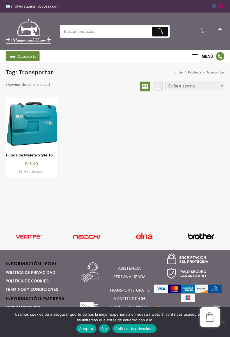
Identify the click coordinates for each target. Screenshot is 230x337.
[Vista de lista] (158, 86)
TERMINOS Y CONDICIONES (32, 289)
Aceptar (86, 328)
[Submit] (160, 31)
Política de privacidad (134, 328)
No (104, 328)
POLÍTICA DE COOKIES (27, 281)
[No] (223, 322)
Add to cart (33, 171)
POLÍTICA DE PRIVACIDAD (30, 272)
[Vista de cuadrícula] (145, 86)
